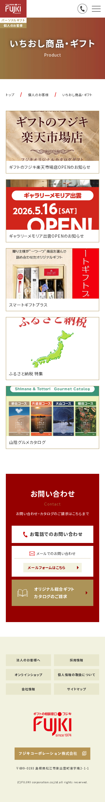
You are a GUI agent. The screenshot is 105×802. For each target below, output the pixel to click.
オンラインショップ (29, 674)
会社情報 (28, 689)
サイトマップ (76, 689)
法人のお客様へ (28, 660)
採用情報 (76, 660)
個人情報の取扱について (76, 674)
